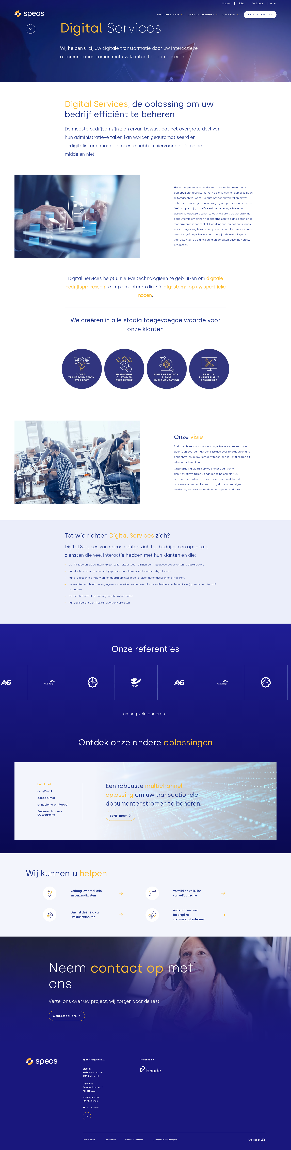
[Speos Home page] (29, 14)
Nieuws (226, 3)
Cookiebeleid (110, 1140)
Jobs (241, 3)
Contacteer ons (260, 14)
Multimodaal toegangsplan (165, 1140)
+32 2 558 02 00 (90, 1101)
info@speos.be (91, 1097)
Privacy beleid (89, 1140)
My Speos (257, 3)
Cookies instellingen (134, 1140)
